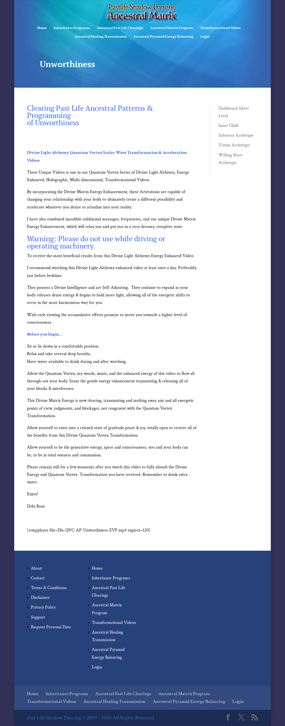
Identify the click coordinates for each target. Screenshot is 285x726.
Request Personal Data (51, 627)
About (36, 568)
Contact (38, 578)
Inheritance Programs (72, 28)
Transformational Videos (220, 28)
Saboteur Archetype (236, 135)
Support (38, 617)
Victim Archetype (234, 145)
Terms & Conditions (49, 588)
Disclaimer (40, 598)
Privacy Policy (43, 607)
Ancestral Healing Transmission (101, 37)
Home (42, 28)
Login (205, 37)
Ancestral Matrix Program (171, 28)
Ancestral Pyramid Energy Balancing (163, 37)
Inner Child (228, 126)
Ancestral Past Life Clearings (120, 28)
